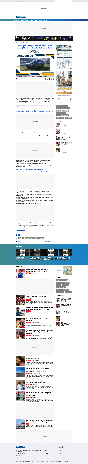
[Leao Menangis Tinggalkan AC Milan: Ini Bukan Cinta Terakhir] (20, 361)
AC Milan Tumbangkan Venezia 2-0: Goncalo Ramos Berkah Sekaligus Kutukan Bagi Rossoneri (66, 149)
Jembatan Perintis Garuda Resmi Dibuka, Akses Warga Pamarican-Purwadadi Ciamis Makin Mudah (39, 393)
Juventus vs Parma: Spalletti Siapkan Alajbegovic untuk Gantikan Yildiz (66, 124)
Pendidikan (61, 450)
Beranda (17, 42)
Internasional (61, 447)
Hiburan (31, 20)
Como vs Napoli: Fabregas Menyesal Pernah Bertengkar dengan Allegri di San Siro (66, 137)
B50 (69, 108)
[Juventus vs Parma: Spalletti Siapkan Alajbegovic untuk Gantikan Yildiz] (58, 125)
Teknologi (40, 20)
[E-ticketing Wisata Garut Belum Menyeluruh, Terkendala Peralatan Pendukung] (20, 424)
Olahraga (35, 20)
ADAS (19, 238)
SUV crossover (40, 238)
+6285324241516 (19, 456)
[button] (46, 20)
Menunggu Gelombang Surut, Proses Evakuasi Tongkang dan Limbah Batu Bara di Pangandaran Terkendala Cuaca (39, 369)
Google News (52, 461)
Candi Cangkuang (60, 117)
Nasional (22, 20)
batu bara (58, 110)
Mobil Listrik (33, 238)
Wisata (60, 451)
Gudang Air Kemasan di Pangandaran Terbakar (20, 258)
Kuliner (60, 448)
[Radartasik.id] (21, 17)
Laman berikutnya (19, 230)
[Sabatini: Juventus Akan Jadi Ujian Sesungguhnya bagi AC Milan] (58, 132)
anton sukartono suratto (61, 108)
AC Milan (58, 105)
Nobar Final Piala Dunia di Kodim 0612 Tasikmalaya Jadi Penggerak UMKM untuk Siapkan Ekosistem (51, 258)
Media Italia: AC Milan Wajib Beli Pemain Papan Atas (66, 143)
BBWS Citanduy (65, 110)
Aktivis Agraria (65, 105)
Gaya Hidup (61, 446)
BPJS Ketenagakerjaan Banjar (62, 115)
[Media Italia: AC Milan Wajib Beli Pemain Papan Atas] (58, 144)
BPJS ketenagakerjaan (61, 112)
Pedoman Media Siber (45, 461)
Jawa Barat (17, 20)
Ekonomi (27, 20)
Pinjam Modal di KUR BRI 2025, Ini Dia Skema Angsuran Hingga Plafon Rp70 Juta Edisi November (34, 171)
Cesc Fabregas (68, 117)
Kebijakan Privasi (37, 461)
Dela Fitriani (36, 50)
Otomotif (27, 42)
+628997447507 (19, 455)
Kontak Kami (27, 461)
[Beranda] (15, 20)
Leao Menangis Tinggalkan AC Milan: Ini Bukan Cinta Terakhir (38, 358)
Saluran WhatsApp (59, 461)
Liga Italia (28, 273)
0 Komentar (19, 79)
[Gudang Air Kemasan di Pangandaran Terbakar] (22, 252)
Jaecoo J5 (27, 238)
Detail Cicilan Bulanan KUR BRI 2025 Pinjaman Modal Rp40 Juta (30, 169)
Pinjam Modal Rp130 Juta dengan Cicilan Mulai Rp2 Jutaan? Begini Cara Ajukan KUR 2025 (35, 111)
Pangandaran (29, 373)
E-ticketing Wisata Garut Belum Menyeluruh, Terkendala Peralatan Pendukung (39, 421)
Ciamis (28, 397)
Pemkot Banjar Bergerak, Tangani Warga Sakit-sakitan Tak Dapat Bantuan (38, 381)
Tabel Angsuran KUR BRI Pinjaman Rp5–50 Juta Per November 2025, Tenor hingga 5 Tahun (35, 110)
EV (23, 238)
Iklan (32, 461)
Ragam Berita (46, 20)
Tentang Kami (22, 461)
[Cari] (71, 1)
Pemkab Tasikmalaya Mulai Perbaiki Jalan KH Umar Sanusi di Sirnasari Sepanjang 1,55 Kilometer (36, 259)
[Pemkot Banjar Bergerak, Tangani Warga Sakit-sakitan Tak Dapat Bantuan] (20, 385)
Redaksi (17, 461)
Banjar (28, 384)
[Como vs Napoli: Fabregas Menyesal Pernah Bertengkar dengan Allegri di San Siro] (58, 138)
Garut (28, 423)
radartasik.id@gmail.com (20, 453)
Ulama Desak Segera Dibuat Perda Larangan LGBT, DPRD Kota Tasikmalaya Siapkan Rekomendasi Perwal (64, 259)
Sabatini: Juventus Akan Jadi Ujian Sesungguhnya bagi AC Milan (66, 131)
